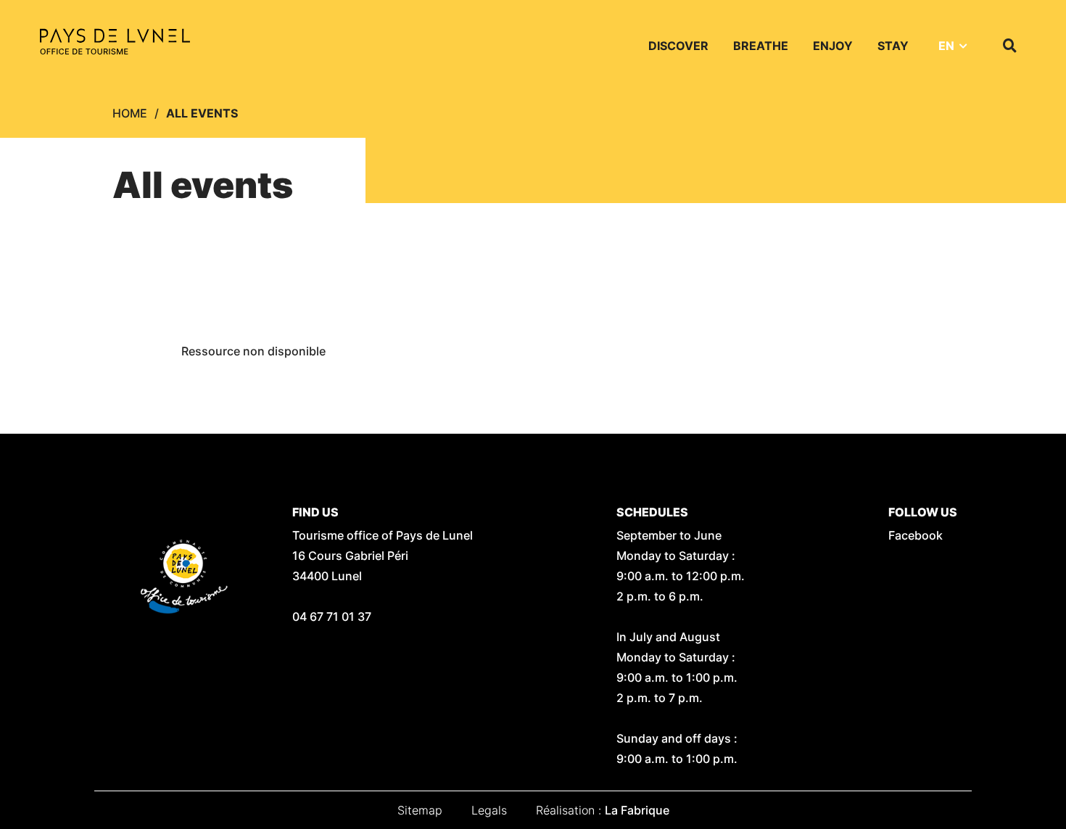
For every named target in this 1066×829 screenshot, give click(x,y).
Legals (489, 810)
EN (946, 45)
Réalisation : (602, 810)
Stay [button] (893, 45)
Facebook (915, 535)
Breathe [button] (760, 45)
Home (129, 113)
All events (202, 113)
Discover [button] (678, 45)
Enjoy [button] (833, 45)
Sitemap (419, 810)
